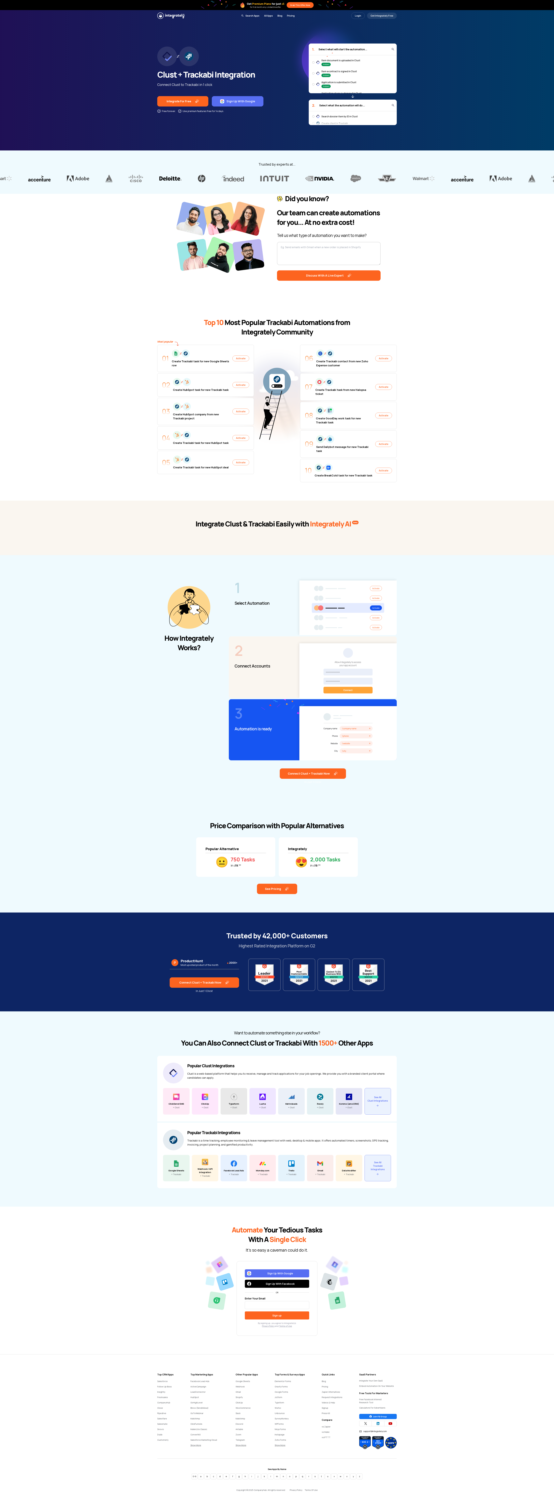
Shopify (239, 1397)
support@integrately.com (375, 1431)
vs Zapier (326, 1426)
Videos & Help (328, 1402)
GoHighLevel (196, 1402)
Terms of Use (285, 1326)
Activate (241, 358)
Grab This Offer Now (300, 5)
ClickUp (239, 1402)
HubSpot (194, 1397)
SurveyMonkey (282, 1418)
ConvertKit (195, 1434)
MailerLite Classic (198, 1429)
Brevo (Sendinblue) (199, 1408)
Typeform (279, 1402)
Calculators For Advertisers (372, 1407)
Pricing (291, 15)
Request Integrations (332, 1397)
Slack (238, 1413)
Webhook (240, 1386)
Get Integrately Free (381, 15)
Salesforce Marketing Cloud (203, 1440)
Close (160, 1408)
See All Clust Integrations (377, 1099)
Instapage (280, 1434)
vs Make (326, 1432)
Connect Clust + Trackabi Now (309, 773)
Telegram (240, 1440)
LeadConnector (198, 1392)
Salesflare (162, 1418)
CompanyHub (163, 1402)
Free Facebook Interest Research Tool (370, 1401)
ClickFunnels (196, 1424)
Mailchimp (195, 1418)
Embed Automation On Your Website (376, 1386)
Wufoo (278, 1408)
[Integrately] (170, 15)
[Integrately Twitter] (365, 1423)
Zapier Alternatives (331, 1392)
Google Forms (281, 1392)
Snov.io (160, 1429)
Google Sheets (243, 1381)
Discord (239, 1424)
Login (358, 15)
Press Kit (326, 1413)
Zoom (238, 1434)
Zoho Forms (280, 1440)
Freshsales (162, 1397)
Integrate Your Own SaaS (371, 1380)
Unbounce (280, 1413)
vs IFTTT (326, 1437)
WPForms (279, 1424)
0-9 (194, 1476)
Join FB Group (380, 1416)
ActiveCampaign (198, 1386)
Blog (279, 15)
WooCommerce (243, 1408)
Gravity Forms (281, 1386)
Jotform (278, 1397)
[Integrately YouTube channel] (390, 1423)
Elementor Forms (283, 1381)
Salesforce (162, 1381)
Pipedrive (161, 1413)
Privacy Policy (268, 1326)
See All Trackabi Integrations (378, 1166)
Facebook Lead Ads (199, 1381)
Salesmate (162, 1424)
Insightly (161, 1392)
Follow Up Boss (164, 1386)
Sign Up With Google (241, 101)
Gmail (238, 1392)
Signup (325, 1408)
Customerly (162, 1440)
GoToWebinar (196, 1413)
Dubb (159, 1434)
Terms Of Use (311, 1490)
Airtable (239, 1429)
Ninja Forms (280, 1429)
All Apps (268, 15)
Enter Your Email (255, 1298)
